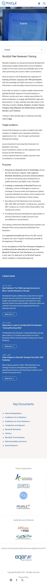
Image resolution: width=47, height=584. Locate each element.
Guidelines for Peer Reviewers (17, 421)
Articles (8, 433)
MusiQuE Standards (13, 429)
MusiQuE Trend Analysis (15, 437)
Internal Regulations (13, 413)
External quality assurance (16, 441)
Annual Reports (11, 445)
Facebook (16, 580)
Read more (8, 314)
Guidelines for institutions (15, 417)
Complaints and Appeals (15, 425)
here (10, 119)
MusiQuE (9, 3)
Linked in (11, 580)
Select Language (38, 3)
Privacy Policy (23, 577)
